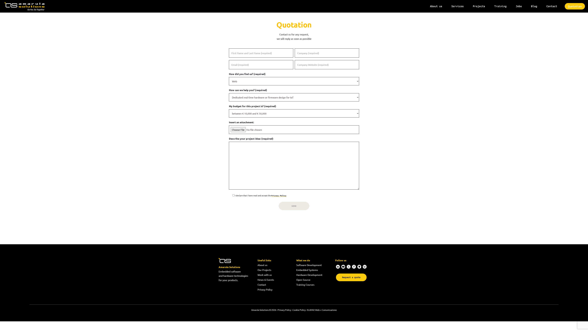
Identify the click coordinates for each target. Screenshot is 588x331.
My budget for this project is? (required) (252, 106)
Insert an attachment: (241, 122)
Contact (262, 284)
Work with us (265, 274)
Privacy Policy (278, 196)
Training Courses (305, 284)
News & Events (266, 279)
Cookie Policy (299, 309)
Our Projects (264, 269)
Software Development (309, 264)
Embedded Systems (307, 269)
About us (262, 264)
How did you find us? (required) (247, 74)
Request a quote (351, 277)
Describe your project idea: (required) (251, 138)
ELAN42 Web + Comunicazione (322, 309)
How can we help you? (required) (248, 90)
